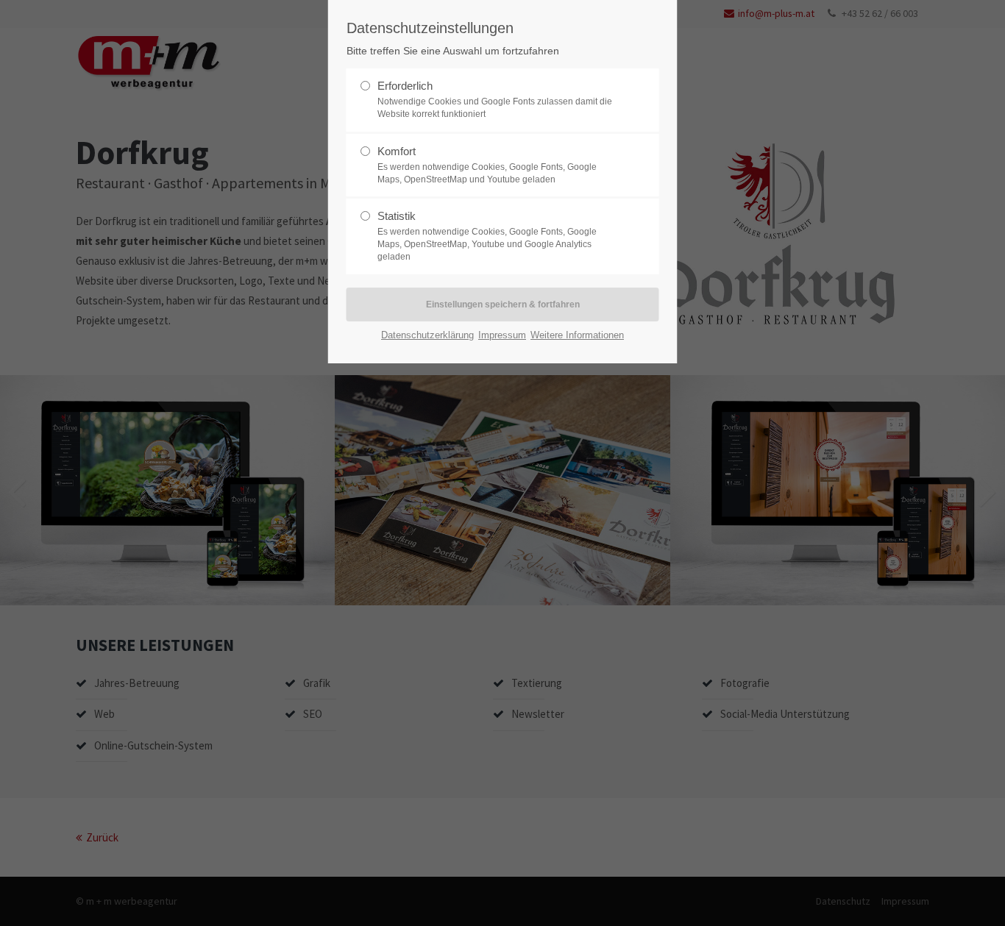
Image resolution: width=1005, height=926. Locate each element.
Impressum (502, 335)
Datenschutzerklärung (427, 335)
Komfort (396, 151)
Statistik (396, 216)
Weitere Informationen (577, 335)
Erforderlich (405, 85)
